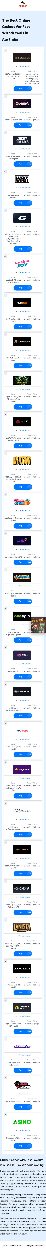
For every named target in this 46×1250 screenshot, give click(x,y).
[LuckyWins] (22, 179)
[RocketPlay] (22, 1007)
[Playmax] (22, 302)
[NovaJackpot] (22, 1046)
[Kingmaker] (22, 769)
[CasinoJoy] (22, 264)
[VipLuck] (22, 810)
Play (20, 88)
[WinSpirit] (22, 655)
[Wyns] (22, 577)
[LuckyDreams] (22, 140)
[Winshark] (22, 691)
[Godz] (22, 888)
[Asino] (22, 1122)
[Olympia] (22, 849)
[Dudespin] (22, 502)
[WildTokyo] (22, 421)
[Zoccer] (22, 968)
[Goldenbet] (22, 341)
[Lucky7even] (22, 540)
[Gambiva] (22, 103)
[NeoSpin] (22, 616)
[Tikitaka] (22, 730)
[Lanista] (22, 927)
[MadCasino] (22, 1085)
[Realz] (22, 57)
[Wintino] (22, 460)
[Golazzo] (22, 218)
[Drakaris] (22, 380)
